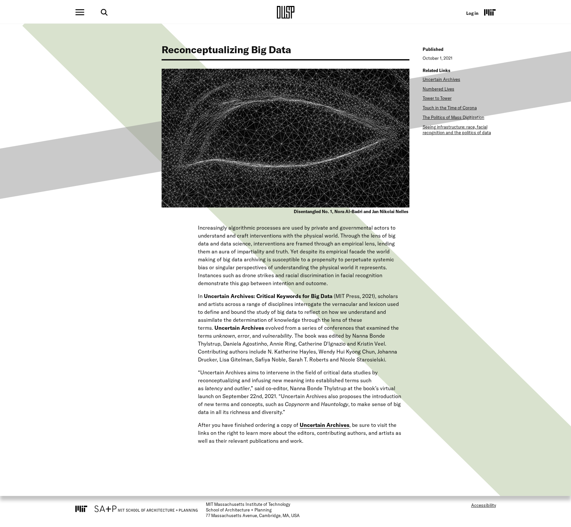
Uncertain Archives (441, 79)
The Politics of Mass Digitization (453, 117)
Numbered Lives (438, 89)
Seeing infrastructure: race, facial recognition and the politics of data (457, 129)
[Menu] (79, 12)
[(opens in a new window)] (490, 12)
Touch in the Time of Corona (450, 107)
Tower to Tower (437, 98)
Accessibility (483, 505)
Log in (472, 13)
